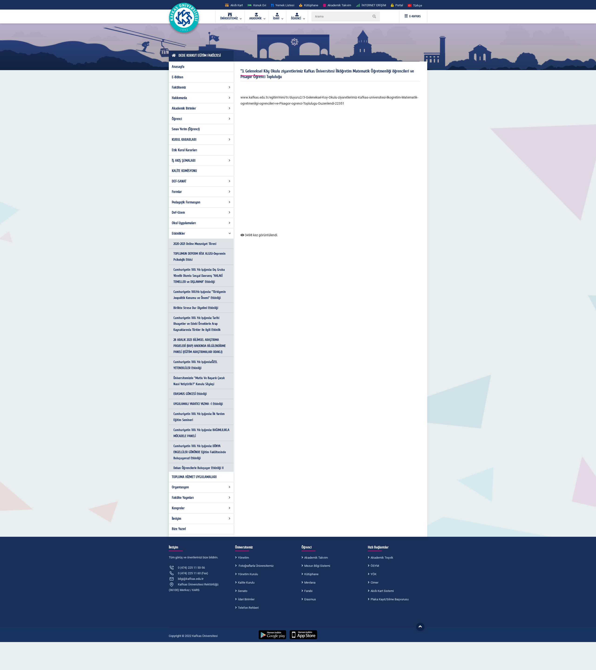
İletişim (176, 518)
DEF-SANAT (179, 181)
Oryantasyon (180, 487)
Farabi (308, 591)
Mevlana (309, 582)
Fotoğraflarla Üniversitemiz (256, 565)
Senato (242, 591)
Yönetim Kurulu (248, 574)
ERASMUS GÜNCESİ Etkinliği (190, 394)
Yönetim (243, 557)
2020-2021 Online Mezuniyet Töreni (194, 244)
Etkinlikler (178, 233)
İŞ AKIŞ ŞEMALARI (183, 160)
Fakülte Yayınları (183, 498)
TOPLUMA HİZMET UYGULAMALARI (194, 477)
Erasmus (310, 599)
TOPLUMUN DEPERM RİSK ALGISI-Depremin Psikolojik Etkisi (199, 257)
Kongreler (178, 508)
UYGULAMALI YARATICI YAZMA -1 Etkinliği (198, 404)
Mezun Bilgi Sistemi (317, 565)
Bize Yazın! (179, 529)
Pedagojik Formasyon (186, 202)
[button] (415, 5)
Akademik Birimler (184, 108)
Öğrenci (177, 119)
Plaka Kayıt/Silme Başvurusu (390, 599)
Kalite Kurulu (246, 582)
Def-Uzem (178, 212)
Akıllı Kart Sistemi (382, 591)
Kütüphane (311, 574)
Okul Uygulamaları (184, 223)
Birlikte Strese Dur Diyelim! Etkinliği (195, 308)
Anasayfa (178, 67)
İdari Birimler (246, 599)
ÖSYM (375, 565)
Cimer (374, 582)
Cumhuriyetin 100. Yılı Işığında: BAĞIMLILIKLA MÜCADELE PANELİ (201, 433)
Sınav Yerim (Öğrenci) (186, 129)
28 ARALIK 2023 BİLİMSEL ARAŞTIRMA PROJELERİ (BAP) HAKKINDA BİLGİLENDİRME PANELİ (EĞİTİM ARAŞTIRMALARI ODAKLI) (199, 346)
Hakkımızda (179, 98)
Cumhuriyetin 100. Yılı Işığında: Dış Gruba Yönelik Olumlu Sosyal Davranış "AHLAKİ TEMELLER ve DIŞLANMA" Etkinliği (199, 276)
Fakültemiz (179, 87)
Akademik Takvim (316, 557)
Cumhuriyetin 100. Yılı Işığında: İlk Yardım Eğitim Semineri (199, 417)
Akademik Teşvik (382, 557)
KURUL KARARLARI (184, 139)
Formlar (177, 192)
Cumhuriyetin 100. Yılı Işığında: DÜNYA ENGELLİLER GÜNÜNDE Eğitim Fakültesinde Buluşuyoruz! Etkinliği (199, 452)
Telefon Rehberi (248, 607)
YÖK (373, 574)
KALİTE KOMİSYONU (184, 171)
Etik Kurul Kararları (184, 150)
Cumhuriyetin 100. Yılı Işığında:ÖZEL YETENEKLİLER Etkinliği (195, 365)
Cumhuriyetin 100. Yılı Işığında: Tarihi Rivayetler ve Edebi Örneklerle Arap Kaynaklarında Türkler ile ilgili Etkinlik (196, 324)
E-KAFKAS (415, 16)
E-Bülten (177, 77)
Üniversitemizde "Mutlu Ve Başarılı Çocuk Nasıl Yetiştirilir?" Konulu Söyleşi (199, 381)
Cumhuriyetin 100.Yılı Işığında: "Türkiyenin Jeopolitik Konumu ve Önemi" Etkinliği (199, 295)
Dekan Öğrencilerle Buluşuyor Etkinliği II (198, 468)
